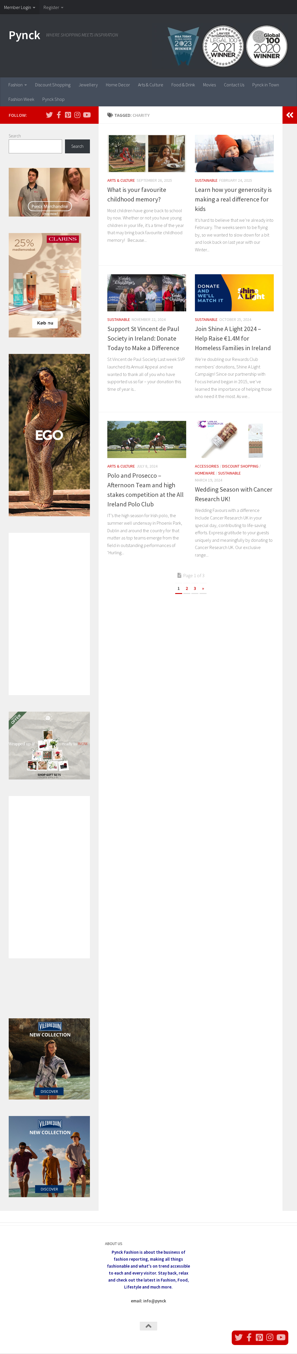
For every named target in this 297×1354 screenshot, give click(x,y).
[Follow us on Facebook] (58, 114)
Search (15, 136)
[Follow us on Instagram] (77, 114)
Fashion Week (21, 99)
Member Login (17, 7)
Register (51, 7)
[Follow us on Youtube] (86, 114)
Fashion (15, 85)
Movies (209, 85)
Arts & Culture (150, 85)
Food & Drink (183, 85)
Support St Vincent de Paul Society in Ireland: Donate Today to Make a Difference (143, 338)
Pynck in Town (265, 85)
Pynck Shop (53, 99)
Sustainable (206, 180)
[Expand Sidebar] (289, 115)
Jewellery (88, 85)
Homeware (205, 473)
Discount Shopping (52, 85)
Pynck (24, 34)
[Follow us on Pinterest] (67, 114)
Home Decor (118, 85)
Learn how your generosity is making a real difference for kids (233, 199)
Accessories (207, 466)
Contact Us (234, 85)
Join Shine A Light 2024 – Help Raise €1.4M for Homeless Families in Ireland (233, 338)
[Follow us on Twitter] (49, 114)
